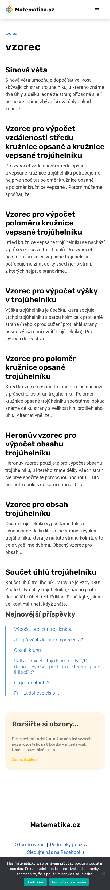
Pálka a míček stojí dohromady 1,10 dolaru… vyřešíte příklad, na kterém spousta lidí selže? (59, 666)
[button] (97, 10)
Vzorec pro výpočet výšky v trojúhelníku (51, 295)
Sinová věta (26, 70)
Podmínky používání (71, 844)
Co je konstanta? (31, 682)
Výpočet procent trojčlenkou (43, 629)
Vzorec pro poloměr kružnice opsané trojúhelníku (40, 367)
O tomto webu (30, 844)
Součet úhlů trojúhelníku (50, 572)
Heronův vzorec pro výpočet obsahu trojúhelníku (40, 444)
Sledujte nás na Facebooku (55, 852)
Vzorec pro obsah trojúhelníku (36, 509)
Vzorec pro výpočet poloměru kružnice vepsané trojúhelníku (43, 223)
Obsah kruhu (27, 650)
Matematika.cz (34, 9)
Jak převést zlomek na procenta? (48, 639)
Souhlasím (35, 882)
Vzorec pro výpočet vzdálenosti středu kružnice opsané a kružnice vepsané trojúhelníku (54, 142)
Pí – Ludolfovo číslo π (37, 693)
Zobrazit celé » (24, 759)
